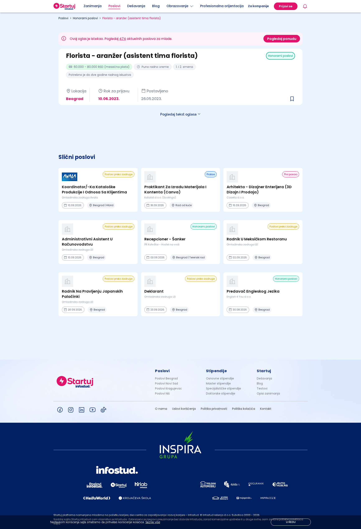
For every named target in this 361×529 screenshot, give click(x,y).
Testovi (262, 388)
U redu (291, 522)
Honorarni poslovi (85, 18)
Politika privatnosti (214, 409)
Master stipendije (218, 383)
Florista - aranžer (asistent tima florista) (131, 18)
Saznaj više (152, 522)
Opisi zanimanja (268, 393)
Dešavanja (264, 378)
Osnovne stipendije (220, 378)
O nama (161, 409)
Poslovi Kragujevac (168, 388)
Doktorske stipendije (220, 393)
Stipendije (216, 370)
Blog (260, 383)
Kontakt (265, 409)
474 (122, 38)
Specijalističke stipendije (223, 388)
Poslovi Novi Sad (166, 383)
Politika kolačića (243, 409)
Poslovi (63, 18)
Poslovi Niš (162, 393)
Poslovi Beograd (166, 378)
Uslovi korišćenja (184, 409)
